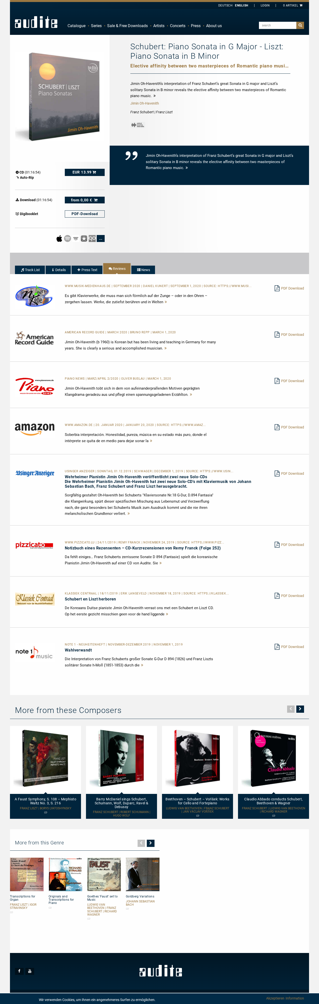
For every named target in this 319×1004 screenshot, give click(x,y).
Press (196, 25)
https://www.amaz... (188, 425)
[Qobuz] (92, 238)
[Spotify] (68, 238)
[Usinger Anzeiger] (35, 473)
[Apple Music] (60, 238)
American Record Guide (85, 332)
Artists (158, 25)
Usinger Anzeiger (80, 471)
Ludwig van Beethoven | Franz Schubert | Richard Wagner (102, 909)
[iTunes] (84, 238)
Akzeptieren (275, 998)
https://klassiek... (213, 593)
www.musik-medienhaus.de (88, 286)
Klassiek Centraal (81, 593)
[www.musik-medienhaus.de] (35, 296)
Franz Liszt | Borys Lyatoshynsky (45, 808)
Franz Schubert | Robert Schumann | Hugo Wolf (121, 814)
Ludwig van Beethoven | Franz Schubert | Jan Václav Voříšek (197, 810)
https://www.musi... (234, 286)
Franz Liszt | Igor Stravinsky (23, 906)
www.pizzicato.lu (80, 542)
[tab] (30, 270)
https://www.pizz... (207, 542)
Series (96, 25)
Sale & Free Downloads (127, 25)
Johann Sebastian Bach (140, 903)
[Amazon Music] (76, 238)
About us (214, 25)
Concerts (177, 25)
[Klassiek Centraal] (35, 599)
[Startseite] (36, 22)
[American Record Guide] (35, 338)
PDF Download (292, 288)
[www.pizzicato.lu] (35, 545)
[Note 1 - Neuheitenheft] (35, 652)
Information (295, 998)
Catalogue (76, 25)
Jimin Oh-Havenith (144, 103)
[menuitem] (76, 26)
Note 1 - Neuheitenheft (85, 644)
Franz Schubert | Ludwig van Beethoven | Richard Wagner (273, 810)
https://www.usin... (216, 471)
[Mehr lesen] (166, 302)
